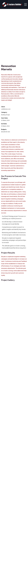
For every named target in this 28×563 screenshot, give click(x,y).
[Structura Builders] (12, 4)
